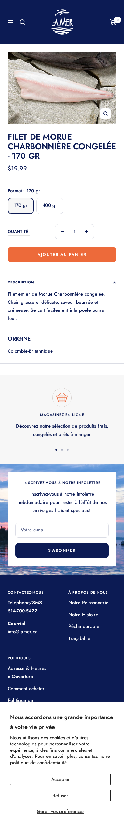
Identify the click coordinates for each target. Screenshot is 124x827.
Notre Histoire (83, 614)
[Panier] (113, 22)
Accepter (60, 779)
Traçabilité (79, 638)
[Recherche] (22, 22)
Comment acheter (26, 688)
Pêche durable (83, 626)
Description (21, 282)
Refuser (60, 795)
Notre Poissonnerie (88, 602)
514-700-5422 (22, 610)
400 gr (49, 205)
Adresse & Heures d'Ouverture (27, 672)
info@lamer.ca (23, 631)
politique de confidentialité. (39, 762)
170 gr (21, 205)
